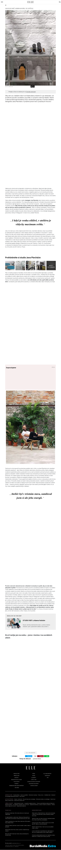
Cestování (53, 795)
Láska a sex (33, 779)
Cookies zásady (34, 785)
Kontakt (17, 777)
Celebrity (33, 777)
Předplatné (16, 775)
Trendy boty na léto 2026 (19, 800)
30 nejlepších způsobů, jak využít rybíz (21, 804)
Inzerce (16, 783)
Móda (33, 773)
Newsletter (16, 773)
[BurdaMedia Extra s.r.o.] (43, 846)
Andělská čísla (47, 795)
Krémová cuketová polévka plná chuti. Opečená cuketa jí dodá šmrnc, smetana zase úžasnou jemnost (43, 836)
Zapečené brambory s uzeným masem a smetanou (40, 804)
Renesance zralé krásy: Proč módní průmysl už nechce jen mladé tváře (17, 814)
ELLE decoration (12, 5)
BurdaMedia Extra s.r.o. (16, 843)
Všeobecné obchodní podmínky (16, 785)
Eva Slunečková (9, 86)
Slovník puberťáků (24, 795)
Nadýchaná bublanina (21, 805)
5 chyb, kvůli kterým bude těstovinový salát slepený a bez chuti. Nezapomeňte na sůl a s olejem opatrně (43, 831)
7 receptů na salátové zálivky (30, 803)
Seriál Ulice (53, 799)
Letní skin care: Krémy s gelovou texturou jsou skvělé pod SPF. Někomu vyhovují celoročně (43, 823)
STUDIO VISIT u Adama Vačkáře (34, 620)
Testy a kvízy (40, 795)
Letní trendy (22, 796)
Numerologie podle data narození (12, 796)
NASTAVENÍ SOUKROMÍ (33, 783)
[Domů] (30, 768)
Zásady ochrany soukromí (33, 781)
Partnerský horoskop (33, 795)
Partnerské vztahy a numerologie (43, 799)
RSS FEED (17, 787)
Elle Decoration (30, 752)
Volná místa (16, 781)
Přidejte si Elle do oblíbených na (22, 91)
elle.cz (9, 627)
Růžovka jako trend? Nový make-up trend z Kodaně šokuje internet (17, 830)
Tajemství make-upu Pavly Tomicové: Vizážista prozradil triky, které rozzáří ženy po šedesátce (43, 819)
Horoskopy (47, 775)
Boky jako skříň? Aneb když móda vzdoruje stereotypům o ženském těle (17, 834)
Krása (33, 775)
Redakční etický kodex (16, 779)
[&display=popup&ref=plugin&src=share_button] (32, 86)
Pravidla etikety (16, 795)
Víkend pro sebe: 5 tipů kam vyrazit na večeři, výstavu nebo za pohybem (17, 826)
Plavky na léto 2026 (9, 800)
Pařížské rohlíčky (8, 804)
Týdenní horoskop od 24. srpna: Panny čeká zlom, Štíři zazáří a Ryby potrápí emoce (17, 822)
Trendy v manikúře (18, 799)
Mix (48, 777)
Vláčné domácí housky (18, 803)
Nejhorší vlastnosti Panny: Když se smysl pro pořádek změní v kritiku (42, 827)
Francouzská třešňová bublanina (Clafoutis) (45, 803)
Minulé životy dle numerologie (29, 799)
